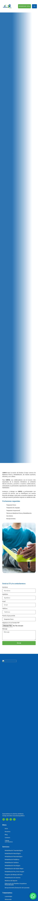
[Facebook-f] (3, 819)
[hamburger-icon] (34, 6)
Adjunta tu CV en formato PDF (11, 622)
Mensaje (4, 629)
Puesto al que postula (8, 615)
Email (3, 601)
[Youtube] (10, 819)
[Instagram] (7, 819)
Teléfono (4, 608)
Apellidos (5, 594)
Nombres (5, 587)
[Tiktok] (14, 819)
